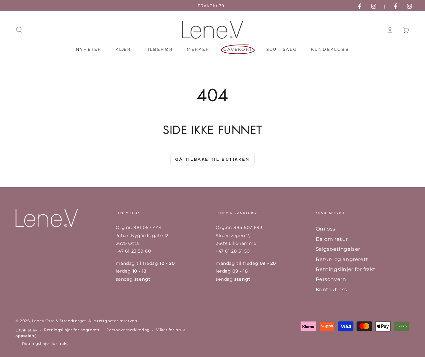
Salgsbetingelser (338, 249)
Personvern (331, 279)
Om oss (326, 229)
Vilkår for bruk (170, 329)
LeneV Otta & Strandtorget (59, 320)
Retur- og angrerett (342, 259)
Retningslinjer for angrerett (72, 329)
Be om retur (332, 239)
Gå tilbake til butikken (212, 159)
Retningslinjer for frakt (346, 269)
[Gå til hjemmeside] (212, 30)
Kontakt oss (332, 290)
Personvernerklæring (128, 329)
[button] (19, 30)
